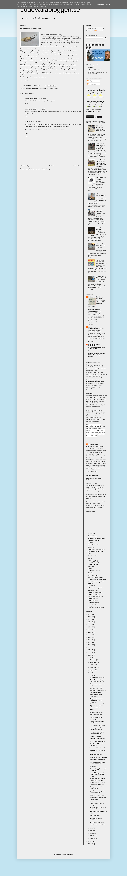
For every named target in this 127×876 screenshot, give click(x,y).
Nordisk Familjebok (93, 564)
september (93, 667)
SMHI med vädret (93, 575)
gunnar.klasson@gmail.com (94, 485)
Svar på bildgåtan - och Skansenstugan (96, 706)
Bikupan (28, 88)
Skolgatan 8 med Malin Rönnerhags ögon (96, 699)
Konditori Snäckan (93, 556)
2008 (90, 841)
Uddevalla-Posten (93, 598)
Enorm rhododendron (96, 754)
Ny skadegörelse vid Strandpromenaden (96, 728)
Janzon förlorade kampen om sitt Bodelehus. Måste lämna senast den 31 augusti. (101, 163)
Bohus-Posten (92, 327)
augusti (92, 670)
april (91, 830)
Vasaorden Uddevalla (94, 605)
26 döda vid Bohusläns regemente (96, 744)
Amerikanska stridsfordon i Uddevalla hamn (100, 211)
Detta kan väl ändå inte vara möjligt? (101, 244)
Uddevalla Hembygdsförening (96, 588)
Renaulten (93, 766)
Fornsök (90, 542)
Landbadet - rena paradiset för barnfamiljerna (98, 691)
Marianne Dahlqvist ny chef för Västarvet (98, 751)
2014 (90, 645)
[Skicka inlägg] (45, 85)
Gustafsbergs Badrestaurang (96, 549)
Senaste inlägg (25, 166)
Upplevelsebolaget (93, 602)
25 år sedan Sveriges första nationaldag (98, 798)
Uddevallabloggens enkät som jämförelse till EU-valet (97, 774)
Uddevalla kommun (93, 590)
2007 (90, 844)
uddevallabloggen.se (50, 9)
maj (91, 828)
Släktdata (90, 573)
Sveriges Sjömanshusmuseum (97, 579)
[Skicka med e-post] (48, 86)
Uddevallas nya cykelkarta (97, 677)
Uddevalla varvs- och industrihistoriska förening (95, 595)
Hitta (89, 553)
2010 (90, 655)
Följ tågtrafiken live (93, 545)
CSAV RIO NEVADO (95, 736)
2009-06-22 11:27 (39, 109)
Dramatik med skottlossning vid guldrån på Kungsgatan (100, 146)
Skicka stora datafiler (94, 570)
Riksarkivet (91, 566)
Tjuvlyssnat (91, 585)
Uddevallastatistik (93, 600)
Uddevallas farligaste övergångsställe (100, 229)
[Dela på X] (52, 86)
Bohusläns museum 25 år (97, 824)
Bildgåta (92, 709)
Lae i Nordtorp (29, 109)
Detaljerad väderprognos (93, 111)
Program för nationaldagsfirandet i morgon (97, 803)
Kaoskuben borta (95, 815)
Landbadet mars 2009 (96, 688)
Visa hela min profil (91, 471)
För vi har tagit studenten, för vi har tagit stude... (98, 808)
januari (92, 838)
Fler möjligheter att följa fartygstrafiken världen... (97, 680)
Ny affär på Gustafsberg (97, 703)
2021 (90, 627)
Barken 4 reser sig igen (96, 712)
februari (92, 835)
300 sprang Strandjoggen (97, 795)
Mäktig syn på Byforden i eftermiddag (97, 695)
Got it (108, 4)
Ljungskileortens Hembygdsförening (93, 561)
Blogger (70, 854)
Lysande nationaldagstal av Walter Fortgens (98, 791)
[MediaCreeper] (98, 117)
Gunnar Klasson (93, 444)
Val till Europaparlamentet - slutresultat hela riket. (97, 779)
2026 (90, 614)
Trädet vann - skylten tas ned (98, 757)
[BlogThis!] (50, 86)
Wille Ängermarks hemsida (96, 607)
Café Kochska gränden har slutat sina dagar (97, 762)
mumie (40, 88)
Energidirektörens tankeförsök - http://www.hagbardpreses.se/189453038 (96, 347)
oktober (92, 665)
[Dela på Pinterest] (55, 86)
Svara (26, 103)
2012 (90, 650)
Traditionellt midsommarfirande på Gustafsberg (97, 721)
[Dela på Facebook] (54, 86)
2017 (90, 637)
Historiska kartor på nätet (95, 551)
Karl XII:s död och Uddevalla (101, 178)
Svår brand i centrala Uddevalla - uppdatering (101, 195)
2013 (90, 647)
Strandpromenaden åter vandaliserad (97, 787)
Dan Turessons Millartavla (97, 725)
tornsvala (55, 88)
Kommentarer (93, 84)
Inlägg (91, 81)
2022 (90, 624)
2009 (90, 657)
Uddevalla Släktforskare (95, 592)
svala (44, 88)
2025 (90, 617)
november (93, 662)
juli (91, 672)
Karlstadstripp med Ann (94, 311)
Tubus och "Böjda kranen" (97, 748)
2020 (90, 629)
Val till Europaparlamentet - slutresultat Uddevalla (97, 783)
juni (91, 675)
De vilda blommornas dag (97, 741)
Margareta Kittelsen (94, 309)
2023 (90, 622)
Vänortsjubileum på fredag (97, 759)
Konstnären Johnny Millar (97, 738)
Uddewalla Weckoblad (94, 70)
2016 (90, 640)
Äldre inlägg (76, 166)
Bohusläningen (92, 536)
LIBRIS (90, 558)
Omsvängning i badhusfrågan (100, 260)
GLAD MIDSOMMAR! (96, 717)
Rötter (90, 568)
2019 (90, 632)
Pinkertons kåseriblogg (95, 297)
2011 (89, 652)
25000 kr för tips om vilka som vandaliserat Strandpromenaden (101, 129)
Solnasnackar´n (30, 98)
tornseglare (50, 88)
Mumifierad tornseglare (96, 714)
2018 (90, 634)
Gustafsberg (34, 88)
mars (91, 833)
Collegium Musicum (93, 540)
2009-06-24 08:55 (36, 121)
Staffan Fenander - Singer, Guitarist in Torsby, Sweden (96, 354)
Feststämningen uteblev (97, 822)
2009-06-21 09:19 (40, 98)
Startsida (51, 166)
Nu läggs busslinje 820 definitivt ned (101, 277)
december (93, 660)
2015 (90, 642)
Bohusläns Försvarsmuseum (96, 538)
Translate (100, 30)
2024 (90, 619)
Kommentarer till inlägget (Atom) (40, 169)
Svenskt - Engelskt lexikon (95, 577)
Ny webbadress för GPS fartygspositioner (97, 732)
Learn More (100, 4)
